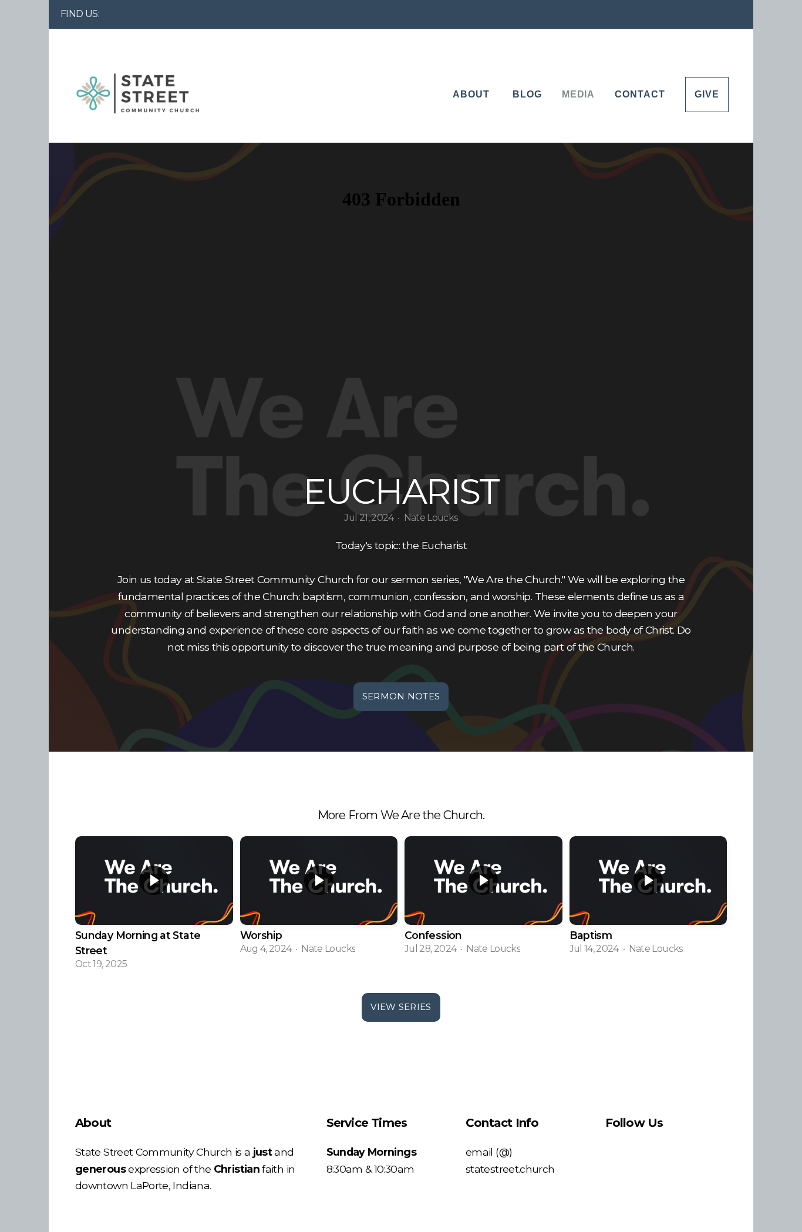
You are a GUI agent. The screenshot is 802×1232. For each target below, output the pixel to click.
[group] (154, 906)
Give (707, 94)
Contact (640, 94)
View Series (400, 1006)
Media (578, 94)
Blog (527, 94)
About (473, 94)
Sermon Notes (401, 696)
